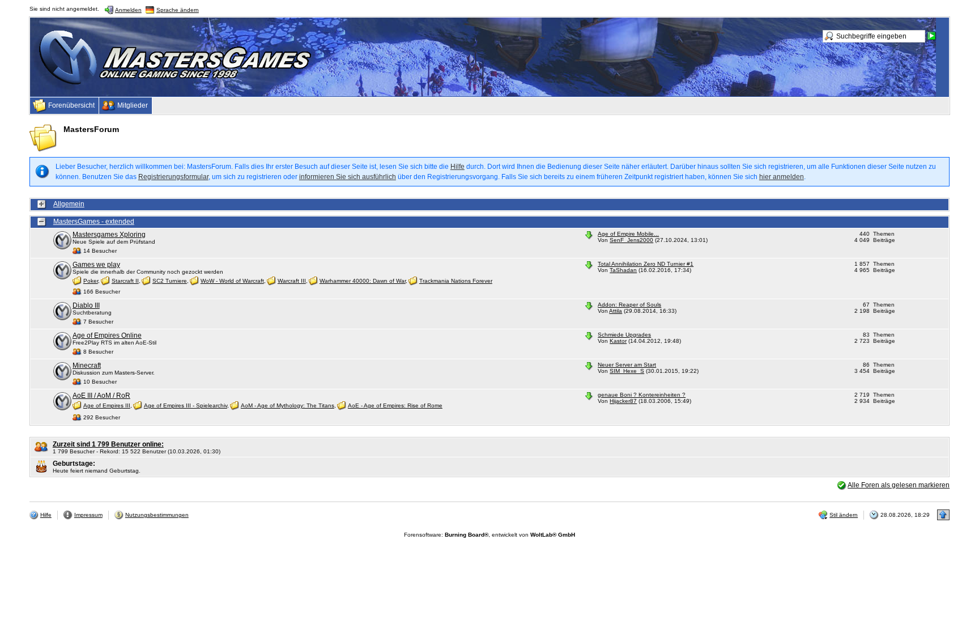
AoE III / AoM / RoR (101, 396)
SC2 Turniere (169, 281)
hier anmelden (781, 177)
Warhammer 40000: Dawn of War (363, 281)
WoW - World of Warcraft (232, 281)
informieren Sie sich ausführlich (347, 177)
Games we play (96, 265)
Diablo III (86, 305)
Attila (615, 311)
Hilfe (457, 167)
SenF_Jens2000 (631, 240)
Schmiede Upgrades (624, 335)
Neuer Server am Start (627, 365)
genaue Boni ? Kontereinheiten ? (642, 395)
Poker (90, 281)
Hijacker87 (623, 401)
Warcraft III (292, 281)
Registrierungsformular (173, 177)
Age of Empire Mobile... (628, 234)
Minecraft (87, 365)
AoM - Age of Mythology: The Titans (287, 405)
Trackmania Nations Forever (455, 281)
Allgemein (68, 204)
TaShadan (623, 270)
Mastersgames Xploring (109, 235)
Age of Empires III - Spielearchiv (185, 405)
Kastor (618, 341)
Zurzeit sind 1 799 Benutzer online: (108, 444)
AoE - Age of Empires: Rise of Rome (395, 405)
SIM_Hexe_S (627, 371)
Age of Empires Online (107, 335)
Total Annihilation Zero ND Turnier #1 (645, 264)
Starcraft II (125, 281)
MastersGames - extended (93, 222)
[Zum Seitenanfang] (943, 515)
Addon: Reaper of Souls (629, 304)
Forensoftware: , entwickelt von (489, 535)
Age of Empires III (106, 405)
